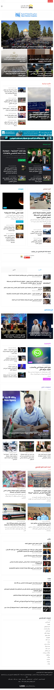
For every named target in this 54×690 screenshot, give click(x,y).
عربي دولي (47, 648)
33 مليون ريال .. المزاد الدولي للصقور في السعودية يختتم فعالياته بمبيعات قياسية (9, 238)
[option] (27, 49)
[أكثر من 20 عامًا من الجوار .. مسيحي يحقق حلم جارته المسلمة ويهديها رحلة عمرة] (22, 90)
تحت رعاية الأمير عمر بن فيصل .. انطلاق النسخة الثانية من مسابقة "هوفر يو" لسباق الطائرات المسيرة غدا (24, 282)
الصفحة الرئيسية (42, 679)
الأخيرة (39, 269)
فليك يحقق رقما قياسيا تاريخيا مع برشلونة (11, 116)
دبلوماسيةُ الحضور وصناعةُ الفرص (33, 556)
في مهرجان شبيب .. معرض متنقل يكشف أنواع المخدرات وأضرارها (24, 294)
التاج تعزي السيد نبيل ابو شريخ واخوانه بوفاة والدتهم (27, 595)
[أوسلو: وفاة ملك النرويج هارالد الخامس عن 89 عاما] (47, 584)
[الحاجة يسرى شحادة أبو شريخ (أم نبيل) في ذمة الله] (47, 603)
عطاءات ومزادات (46, 652)
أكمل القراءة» (47, 226)
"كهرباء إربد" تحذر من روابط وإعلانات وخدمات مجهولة (10, 376)
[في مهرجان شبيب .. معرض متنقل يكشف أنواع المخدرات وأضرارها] (47, 295)
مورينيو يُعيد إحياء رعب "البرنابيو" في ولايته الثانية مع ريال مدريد (35, 179)
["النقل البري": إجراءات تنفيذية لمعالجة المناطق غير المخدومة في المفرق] (39, 104)
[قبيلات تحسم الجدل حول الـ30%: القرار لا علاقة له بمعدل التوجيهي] (43, 446)
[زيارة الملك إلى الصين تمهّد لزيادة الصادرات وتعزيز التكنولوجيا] (47, 569)
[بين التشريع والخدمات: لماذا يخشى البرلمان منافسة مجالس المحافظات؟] (47, 563)
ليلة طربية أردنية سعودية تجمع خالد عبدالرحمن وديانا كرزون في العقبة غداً (40, 335)
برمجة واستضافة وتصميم (30, 685)
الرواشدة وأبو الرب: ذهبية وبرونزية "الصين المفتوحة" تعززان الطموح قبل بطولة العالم (35, 170)
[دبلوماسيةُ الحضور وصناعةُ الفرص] (47, 557)
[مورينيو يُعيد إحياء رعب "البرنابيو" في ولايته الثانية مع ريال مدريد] (47, 178)
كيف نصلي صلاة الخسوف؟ (13, 212)
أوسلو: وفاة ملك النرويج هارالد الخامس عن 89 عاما (28, 583)
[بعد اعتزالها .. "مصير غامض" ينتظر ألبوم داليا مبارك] (22, 108)
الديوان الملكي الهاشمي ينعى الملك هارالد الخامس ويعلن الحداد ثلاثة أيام (15, 59)
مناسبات (48, 659)
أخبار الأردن (47, 622)
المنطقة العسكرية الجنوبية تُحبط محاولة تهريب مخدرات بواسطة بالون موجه (15, 73)
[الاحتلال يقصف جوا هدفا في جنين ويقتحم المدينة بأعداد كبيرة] (47, 277)
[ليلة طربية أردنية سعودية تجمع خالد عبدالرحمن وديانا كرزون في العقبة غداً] (40, 326)
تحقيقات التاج (47, 633)
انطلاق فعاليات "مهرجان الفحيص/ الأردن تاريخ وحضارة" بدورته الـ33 (14, 336)
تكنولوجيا (48, 637)
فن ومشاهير (47, 650)
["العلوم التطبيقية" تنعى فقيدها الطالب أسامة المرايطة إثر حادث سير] (47, 609)
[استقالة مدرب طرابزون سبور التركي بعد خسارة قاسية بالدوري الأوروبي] (22, 178)
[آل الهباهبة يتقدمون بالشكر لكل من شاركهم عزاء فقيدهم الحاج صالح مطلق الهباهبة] (47, 590)
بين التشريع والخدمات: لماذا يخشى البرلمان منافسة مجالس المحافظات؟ (26, 563)
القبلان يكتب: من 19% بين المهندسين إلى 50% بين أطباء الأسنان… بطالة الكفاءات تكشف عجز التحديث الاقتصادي (23, 550)
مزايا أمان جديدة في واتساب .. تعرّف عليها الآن (40, 368)
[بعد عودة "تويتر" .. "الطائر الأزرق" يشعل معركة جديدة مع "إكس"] (22, 349)
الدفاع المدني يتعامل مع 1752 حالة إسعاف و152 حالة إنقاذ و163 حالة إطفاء (15, 524)
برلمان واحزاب (47, 628)
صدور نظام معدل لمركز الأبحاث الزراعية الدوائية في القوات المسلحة (34, 1)
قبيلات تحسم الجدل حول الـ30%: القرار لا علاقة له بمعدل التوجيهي (44, 456)
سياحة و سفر (47, 644)
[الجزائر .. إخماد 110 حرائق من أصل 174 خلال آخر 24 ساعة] (22, 122)
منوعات (48, 661)
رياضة (48, 641)
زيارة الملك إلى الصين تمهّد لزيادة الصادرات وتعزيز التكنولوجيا (25, 568)
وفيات (48, 663)
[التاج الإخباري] (27, 6)
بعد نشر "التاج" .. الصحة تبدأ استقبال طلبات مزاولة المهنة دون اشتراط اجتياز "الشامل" (10, 456)
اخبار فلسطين (47, 626)
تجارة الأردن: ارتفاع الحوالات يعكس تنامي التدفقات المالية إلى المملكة (14, 491)
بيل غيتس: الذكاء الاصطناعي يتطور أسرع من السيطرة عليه (10, 368)
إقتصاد (48, 624)
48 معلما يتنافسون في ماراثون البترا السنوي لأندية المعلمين (41, 524)
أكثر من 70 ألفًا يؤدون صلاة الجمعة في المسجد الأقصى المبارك (32, 46)
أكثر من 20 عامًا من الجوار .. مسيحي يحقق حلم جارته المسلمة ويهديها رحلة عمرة (10, 92)
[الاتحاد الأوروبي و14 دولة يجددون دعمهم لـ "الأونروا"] (47, 231)
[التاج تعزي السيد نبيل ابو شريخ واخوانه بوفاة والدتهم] (47, 597)
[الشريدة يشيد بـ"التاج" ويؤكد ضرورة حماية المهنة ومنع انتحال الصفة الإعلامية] (27, 415)
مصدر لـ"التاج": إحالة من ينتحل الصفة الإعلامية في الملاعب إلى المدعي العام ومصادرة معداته (40, 73)
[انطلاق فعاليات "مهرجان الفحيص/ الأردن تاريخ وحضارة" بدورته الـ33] (14, 326)
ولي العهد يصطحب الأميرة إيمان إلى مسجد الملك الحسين (40, 60)
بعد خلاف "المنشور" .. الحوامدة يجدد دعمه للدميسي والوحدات (14, 152)
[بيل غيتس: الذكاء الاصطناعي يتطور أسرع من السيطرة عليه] (22, 366)
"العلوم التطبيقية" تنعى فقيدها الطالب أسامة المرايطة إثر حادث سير (23, 607)
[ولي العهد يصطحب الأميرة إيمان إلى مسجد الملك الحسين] (40, 56)
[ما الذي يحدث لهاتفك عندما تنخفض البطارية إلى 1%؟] (22, 358)
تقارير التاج (10, 679)
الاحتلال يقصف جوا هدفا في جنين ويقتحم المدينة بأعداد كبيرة (25, 275)
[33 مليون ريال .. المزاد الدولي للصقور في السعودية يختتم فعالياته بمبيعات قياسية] (19, 235)
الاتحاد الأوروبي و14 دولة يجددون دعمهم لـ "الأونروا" (36, 233)
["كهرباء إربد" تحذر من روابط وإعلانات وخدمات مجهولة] (22, 375)
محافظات (48, 655)
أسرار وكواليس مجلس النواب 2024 (28, 681)
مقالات (48, 657)
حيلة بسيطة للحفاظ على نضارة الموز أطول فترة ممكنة (9, 229)
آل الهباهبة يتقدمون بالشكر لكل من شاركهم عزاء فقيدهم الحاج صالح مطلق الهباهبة (23, 590)
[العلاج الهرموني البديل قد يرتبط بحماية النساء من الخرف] (47, 301)
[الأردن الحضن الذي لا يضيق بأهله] (47, 545)
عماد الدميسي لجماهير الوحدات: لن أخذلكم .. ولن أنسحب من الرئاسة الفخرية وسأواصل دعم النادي (10, 170)
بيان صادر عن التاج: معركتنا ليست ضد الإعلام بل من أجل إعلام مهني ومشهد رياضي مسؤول (27, 456)
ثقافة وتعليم (47, 635)
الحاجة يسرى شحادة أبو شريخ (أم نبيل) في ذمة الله (28, 601)
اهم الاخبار (48, 631)
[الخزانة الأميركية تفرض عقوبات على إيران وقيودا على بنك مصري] (22, 100)
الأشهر (14, 269)
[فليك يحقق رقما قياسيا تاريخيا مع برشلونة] (22, 115)
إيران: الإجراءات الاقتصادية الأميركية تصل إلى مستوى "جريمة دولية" (39, 492)
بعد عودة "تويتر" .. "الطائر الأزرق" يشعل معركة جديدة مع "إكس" (10, 351)
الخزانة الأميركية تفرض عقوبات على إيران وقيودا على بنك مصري (10, 102)
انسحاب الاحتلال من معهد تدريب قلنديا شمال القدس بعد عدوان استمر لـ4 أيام (23, 288)
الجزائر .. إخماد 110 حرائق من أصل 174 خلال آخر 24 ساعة (10, 124)
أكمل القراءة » (22, 160)
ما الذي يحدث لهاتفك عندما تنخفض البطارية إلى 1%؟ (10, 360)
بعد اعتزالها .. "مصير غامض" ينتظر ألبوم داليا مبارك (10, 109)
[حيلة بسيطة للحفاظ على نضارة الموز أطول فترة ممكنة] (19, 227)
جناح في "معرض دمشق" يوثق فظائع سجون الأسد (36, 242)
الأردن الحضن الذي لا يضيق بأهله (33, 543)
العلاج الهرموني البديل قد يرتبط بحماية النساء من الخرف (27, 300)
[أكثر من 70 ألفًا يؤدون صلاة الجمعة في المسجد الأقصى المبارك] (27, 35)
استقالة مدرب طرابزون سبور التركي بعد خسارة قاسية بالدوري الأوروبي (10, 179)
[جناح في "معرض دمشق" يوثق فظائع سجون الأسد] (47, 240)
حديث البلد (48, 639)
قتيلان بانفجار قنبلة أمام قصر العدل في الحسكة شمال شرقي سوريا (42, 215)
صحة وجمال (47, 646)
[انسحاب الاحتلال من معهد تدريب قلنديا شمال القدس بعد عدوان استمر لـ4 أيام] (47, 289)
